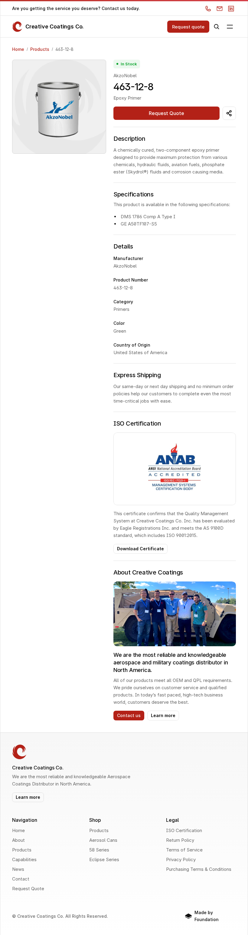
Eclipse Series (104, 859)
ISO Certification (137, 423)
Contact (20, 879)
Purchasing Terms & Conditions (198, 869)
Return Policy (180, 840)
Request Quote (28, 888)
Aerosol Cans (103, 840)
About (18, 840)
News (18, 869)
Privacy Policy (181, 859)
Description (129, 138)
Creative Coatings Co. (54, 26)
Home (18, 49)
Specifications (133, 194)
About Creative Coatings (148, 572)
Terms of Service (184, 850)
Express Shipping (137, 375)
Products (39, 49)
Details (123, 246)
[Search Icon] (216, 27)
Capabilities (24, 859)
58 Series (99, 850)
